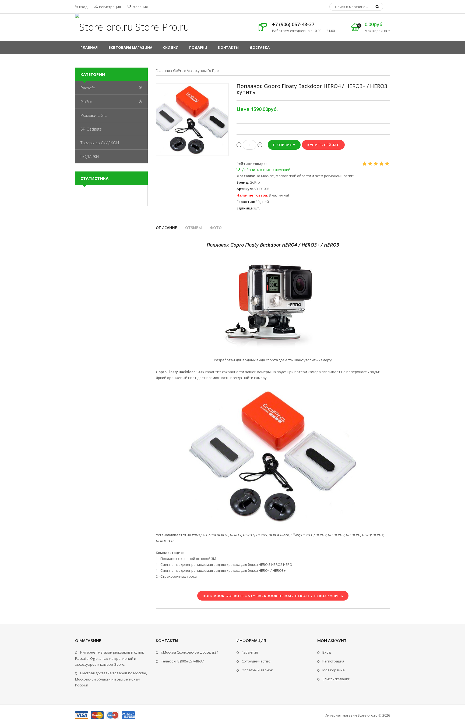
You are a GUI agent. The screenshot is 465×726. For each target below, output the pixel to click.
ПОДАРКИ (89, 156)
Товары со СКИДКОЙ (99, 142)
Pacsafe (87, 87)
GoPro (86, 101)
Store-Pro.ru (161, 27)
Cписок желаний (336, 678)
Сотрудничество (256, 661)
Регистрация (109, 6)
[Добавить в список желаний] (263, 170)
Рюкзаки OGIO (94, 115)
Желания (140, 6)
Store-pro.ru (368, 715)
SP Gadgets (91, 129)
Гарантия (250, 652)
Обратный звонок (257, 670)
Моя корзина (333, 670)
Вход (82, 6)
